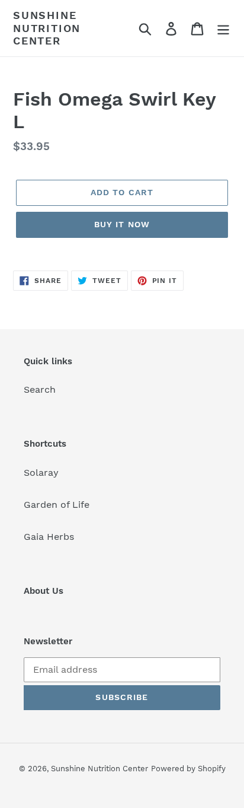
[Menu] (223, 28)
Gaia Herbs (49, 536)
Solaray (41, 472)
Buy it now (122, 224)
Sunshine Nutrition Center (47, 28)
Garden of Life (56, 504)
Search (40, 389)
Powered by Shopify (188, 768)
